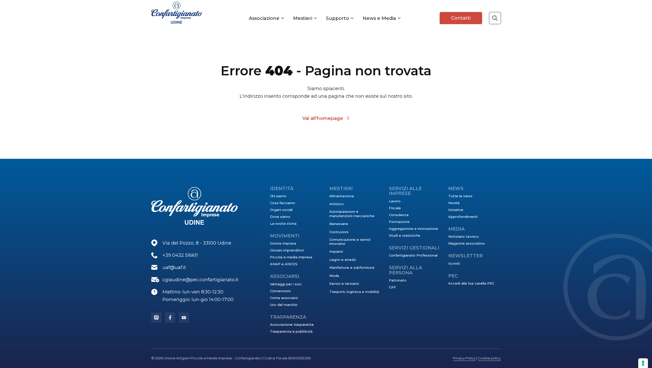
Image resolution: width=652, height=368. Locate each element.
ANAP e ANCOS (283, 264)
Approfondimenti (463, 217)
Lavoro (395, 201)
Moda (334, 276)
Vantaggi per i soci (286, 284)
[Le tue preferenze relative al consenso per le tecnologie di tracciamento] (643, 363)
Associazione (264, 18)
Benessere (338, 224)
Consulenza (399, 215)
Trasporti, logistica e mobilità (354, 292)
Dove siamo (280, 217)
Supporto (337, 18)
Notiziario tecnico (463, 236)
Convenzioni (280, 291)
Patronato (397, 280)
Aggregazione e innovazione (413, 229)
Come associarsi (284, 298)
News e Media (379, 18)
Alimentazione (341, 196)
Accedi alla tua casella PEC (471, 283)
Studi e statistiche (404, 235)
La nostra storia (283, 223)
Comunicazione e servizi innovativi (350, 241)
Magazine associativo (466, 243)
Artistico (336, 204)
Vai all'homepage (322, 118)
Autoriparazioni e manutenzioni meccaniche (351, 213)
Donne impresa (283, 243)
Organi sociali (281, 210)
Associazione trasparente (292, 324)
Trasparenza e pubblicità (291, 331)
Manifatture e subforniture (351, 267)
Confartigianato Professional (413, 255)
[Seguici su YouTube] (184, 318)
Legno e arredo (342, 260)
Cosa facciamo (282, 203)
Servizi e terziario (344, 283)
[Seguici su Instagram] (156, 318)
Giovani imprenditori (287, 250)
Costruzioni (338, 232)
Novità (453, 203)
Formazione (399, 222)
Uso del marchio (283, 305)
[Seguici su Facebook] (170, 318)
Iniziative (455, 210)
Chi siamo (278, 196)
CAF (392, 287)
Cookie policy (489, 358)
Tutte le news (460, 196)
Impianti (336, 251)
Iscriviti (454, 263)
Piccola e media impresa (291, 257)
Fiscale (395, 208)
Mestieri (302, 18)
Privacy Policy (464, 358)
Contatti (461, 18)
